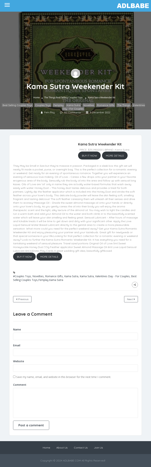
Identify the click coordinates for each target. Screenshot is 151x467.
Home (36, 97)
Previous (23, 299)
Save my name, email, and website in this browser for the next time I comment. (63, 377)
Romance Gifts (105, 105)
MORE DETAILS (115, 155)
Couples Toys (42, 105)
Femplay (59, 105)
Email (16, 345)
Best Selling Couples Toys (69, 97)
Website (18, 361)
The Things (49, 97)
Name (17, 329)
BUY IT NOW (89, 155)
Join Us (98, 447)
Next (130, 299)
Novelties (88, 105)
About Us (62, 447)
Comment (19, 384)
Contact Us (81, 447)
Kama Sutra (73, 105)
